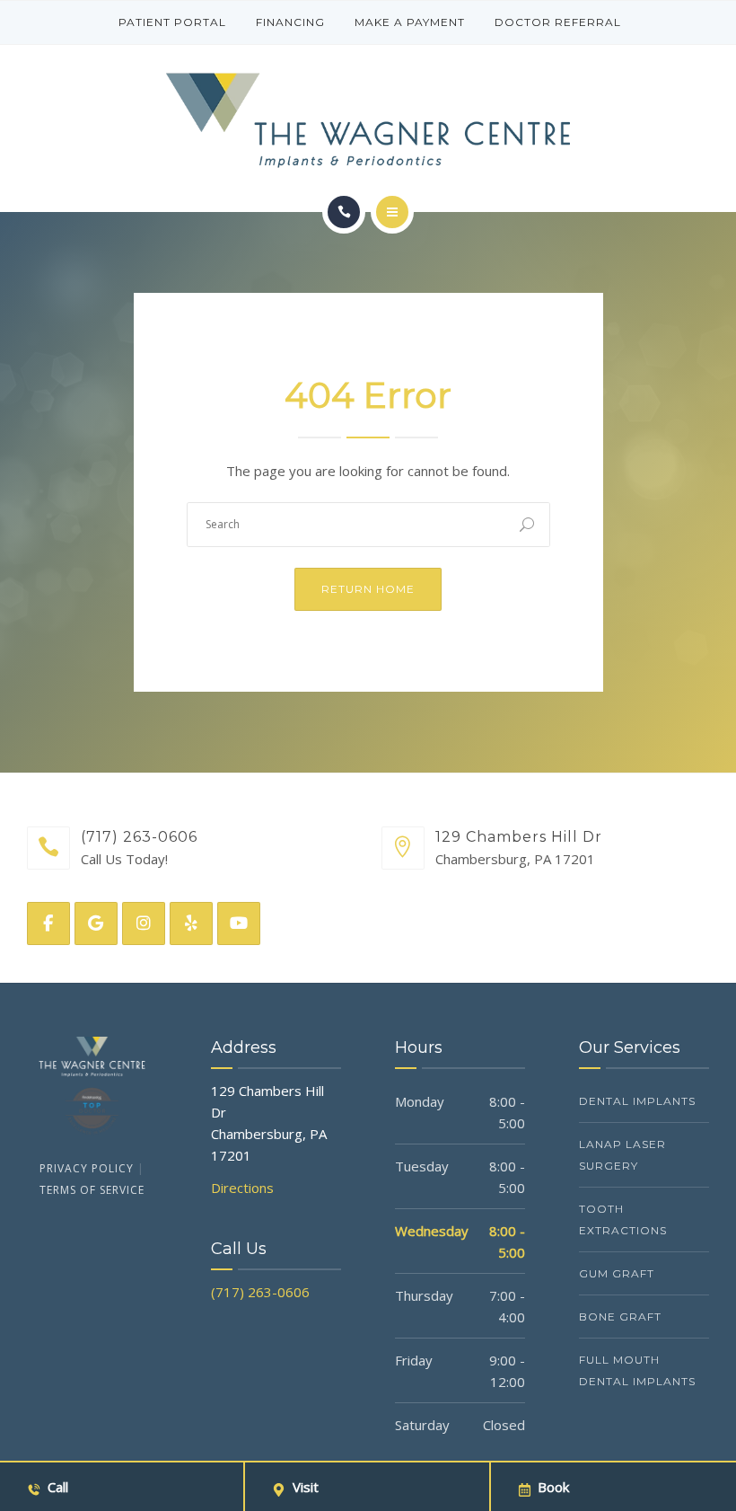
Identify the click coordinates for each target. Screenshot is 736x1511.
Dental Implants (637, 1101)
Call (58, 1487)
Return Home (368, 589)
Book (553, 1487)
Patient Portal (172, 22)
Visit (306, 1487)
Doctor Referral (558, 22)
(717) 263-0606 (260, 1292)
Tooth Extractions (623, 1219)
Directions (242, 1188)
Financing (290, 22)
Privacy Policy (86, 1168)
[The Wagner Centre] (368, 120)
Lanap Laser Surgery (622, 1154)
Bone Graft (620, 1316)
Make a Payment (410, 22)
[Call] (343, 212)
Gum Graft (616, 1273)
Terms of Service (92, 1189)
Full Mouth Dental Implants (637, 1370)
